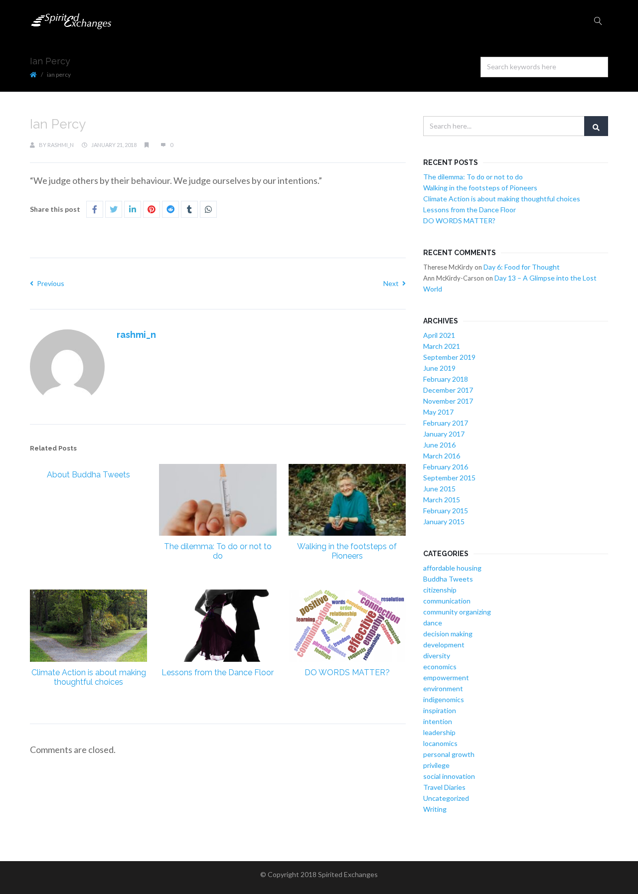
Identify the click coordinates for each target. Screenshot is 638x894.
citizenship (440, 590)
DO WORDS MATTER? (347, 672)
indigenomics (443, 699)
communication (447, 600)
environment (443, 688)
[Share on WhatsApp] (208, 209)
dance (432, 622)
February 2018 (445, 379)
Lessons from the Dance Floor (217, 672)
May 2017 (438, 412)
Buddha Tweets (448, 579)
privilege (436, 765)
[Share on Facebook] (95, 209)
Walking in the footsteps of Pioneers (347, 551)
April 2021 (439, 335)
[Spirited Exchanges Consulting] (71, 21)
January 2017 (444, 434)
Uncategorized (446, 798)
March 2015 (441, 499)
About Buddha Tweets (88, 474)
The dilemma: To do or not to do (218, 551)
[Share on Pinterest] (152, 209)
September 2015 (449, 477)
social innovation (449, 776)
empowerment (446, 677)
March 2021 (441, 346)
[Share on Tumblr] (189, 209)
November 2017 (448, 401)
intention (437, 721)
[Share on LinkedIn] (133, 209)
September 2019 (449, 357)
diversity (436, 655)
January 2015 (444, 521)
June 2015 (439, 488)
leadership (439, 732)
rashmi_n (60, 145)
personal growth (449, 754)
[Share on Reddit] (170, 209)
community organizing (457, 611)
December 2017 (448, 390)
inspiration (439, 710)
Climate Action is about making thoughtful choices (88, 677)
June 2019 (439, 368)
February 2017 (445, 423)
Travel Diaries (444, 787)
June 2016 (439, 445)
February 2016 (445, 466)
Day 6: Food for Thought (521, 267)
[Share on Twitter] (114, 209)
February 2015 (445, 510)
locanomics (440, 743)
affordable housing (452, 568)
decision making (448, 633)
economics (440, 666)
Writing (435, 809)
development (444, 644)
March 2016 (441, 455)
